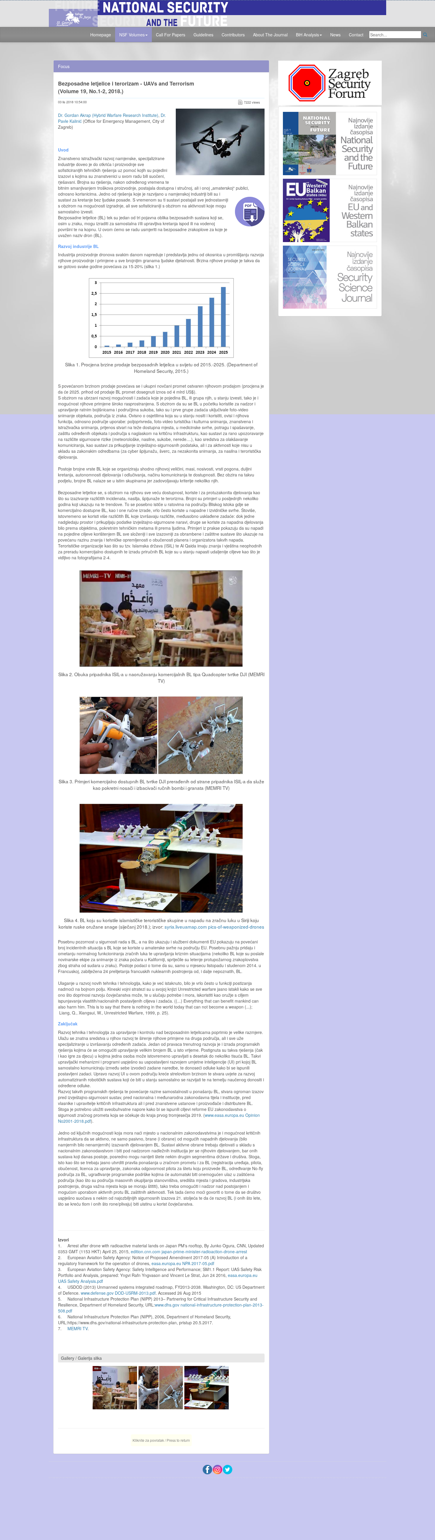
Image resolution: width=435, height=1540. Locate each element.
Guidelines (203, 35)
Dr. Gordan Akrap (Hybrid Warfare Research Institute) (108, 115)
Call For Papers (170, 35)
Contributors (233, 35)
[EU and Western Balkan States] (330, 209)
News (335, 35)
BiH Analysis (307, 35)
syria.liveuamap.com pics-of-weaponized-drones (214, 926)
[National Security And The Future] (217, 13)
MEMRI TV (77, 1328)
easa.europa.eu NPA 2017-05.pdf (183, 1263)
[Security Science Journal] (330, 276)
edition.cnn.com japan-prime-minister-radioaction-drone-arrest (189, 1251)
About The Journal (270, 35)
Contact (356, 35)
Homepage (100, 35)
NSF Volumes (132, 35)
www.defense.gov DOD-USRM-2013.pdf (118, 1293)
